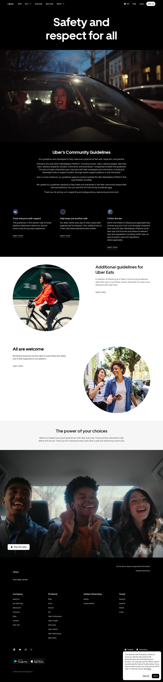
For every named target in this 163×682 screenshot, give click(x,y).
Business (38, 4)
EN (128, 4)
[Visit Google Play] (21, 661)
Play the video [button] (20, 547)
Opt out (146, 676)
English (130, 650)
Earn (27, 4)
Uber (11, 3)
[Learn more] (15, 212)
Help (134, 4)
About (59, 4)
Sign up (151, 4)
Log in (141, 4)
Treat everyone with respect (27, 218)
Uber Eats (49, 4)
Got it (155, 676)
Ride (20, 4)
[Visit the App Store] (37, 661)
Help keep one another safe (73, 218)
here (110, 187)
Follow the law (114, 218)
